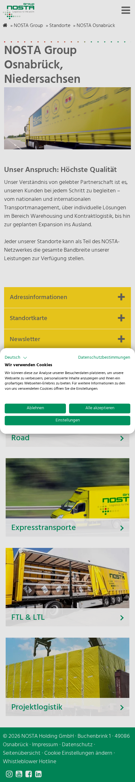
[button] (16, 358)
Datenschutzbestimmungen (104, 357)
